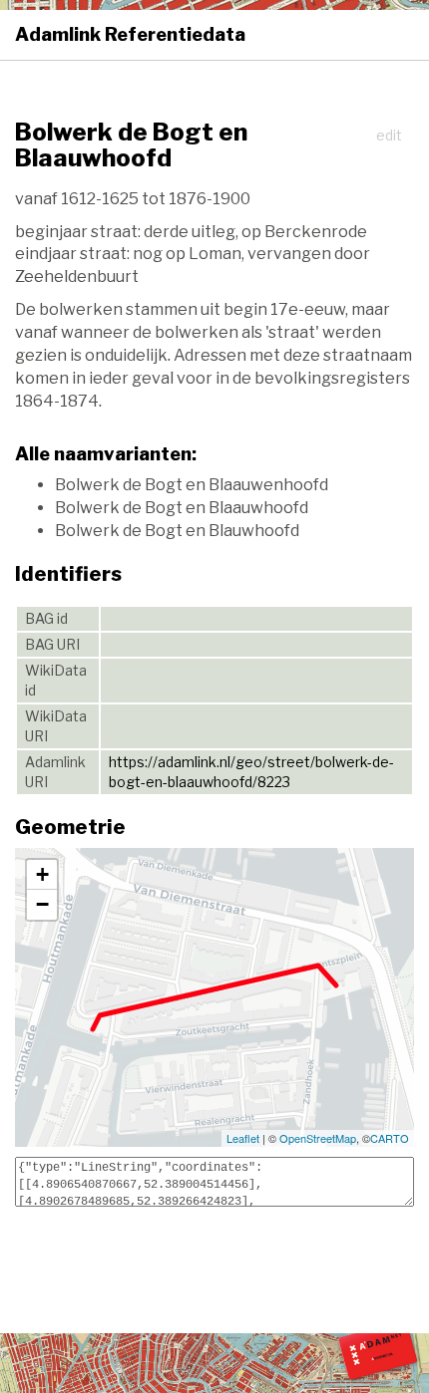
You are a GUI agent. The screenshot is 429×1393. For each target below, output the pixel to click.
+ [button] (42, 874)
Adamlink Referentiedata (130, 34)
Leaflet (242, 1138)
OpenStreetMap (317, 1138)
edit (389, 135)
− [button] (42, 904)
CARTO (389, 1138)
